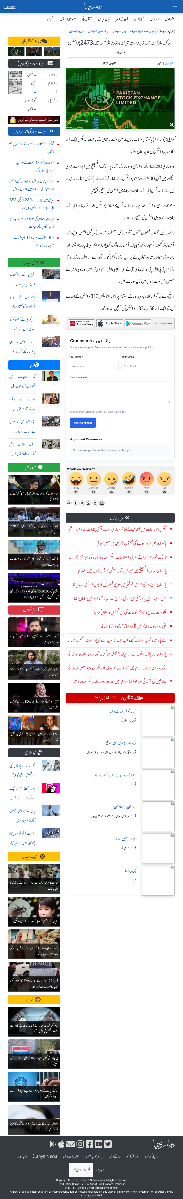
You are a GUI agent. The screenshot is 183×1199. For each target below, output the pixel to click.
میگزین (50, 19)
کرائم (29, 999)
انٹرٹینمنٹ (30, 610)
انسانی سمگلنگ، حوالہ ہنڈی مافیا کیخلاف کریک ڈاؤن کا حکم (34, 241)
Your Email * (128, 357)
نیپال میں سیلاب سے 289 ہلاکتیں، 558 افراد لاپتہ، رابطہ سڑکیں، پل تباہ (32, 204)
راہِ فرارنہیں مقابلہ (126, 839)
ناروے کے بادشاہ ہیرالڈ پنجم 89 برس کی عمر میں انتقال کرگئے (22, 409)
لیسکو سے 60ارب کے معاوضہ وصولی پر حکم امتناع (31, 148)
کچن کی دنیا (131, 870)
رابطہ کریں (151, 1156)
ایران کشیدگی (119, 31)
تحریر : (134, 784)
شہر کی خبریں (104, 19)
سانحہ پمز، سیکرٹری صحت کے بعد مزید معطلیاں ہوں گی (35, 166)
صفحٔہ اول (170, 19)
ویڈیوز (100, 1169)
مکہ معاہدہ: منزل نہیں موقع (121, 743)
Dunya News (45, 1156)
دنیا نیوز (22, 1156)
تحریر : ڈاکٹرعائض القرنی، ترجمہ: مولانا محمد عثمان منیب (113, 816)
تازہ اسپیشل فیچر (32, 41)
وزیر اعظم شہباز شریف (142, 31)
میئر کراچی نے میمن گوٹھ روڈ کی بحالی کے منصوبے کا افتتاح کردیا (22, 329)
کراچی (51, 100)
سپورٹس (30, 467)
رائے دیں (115, 1156)
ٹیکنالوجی (30, 753)
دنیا (32, 365)
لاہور (52, 74)
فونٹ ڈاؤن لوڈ (81, 1169)
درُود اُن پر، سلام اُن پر (124, 807)
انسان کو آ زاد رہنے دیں (123, 711)
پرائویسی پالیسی (94, 1156)
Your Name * (76, 357)
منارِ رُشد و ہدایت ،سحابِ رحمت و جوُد (115, 775)
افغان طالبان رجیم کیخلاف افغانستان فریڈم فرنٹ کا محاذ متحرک (22, 454)
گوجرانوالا (30, 100)
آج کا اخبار (139, 19)
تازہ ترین (155, 19)
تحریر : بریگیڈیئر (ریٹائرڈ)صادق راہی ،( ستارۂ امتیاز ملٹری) (111, 752)
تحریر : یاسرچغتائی (129, 720)
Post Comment (83, 422)
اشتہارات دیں (71, 1156)
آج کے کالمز (122, 19)
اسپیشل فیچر (87, 19)
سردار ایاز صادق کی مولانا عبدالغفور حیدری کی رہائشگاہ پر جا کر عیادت (32, 222)
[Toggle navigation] (175, 6)
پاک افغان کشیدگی (98, 31)
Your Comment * (79, 377)
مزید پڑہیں (116, 518)
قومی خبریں (30, 262)
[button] (12, 52)
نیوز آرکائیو (132, 1156)
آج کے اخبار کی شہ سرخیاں (31, 131)
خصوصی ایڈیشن (68, 19)
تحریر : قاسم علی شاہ (128, 848)
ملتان (30, 109)
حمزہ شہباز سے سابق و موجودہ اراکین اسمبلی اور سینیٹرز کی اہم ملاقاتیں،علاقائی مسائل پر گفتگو (31, 186)
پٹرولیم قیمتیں (76, 31)
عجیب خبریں (30, 856)
